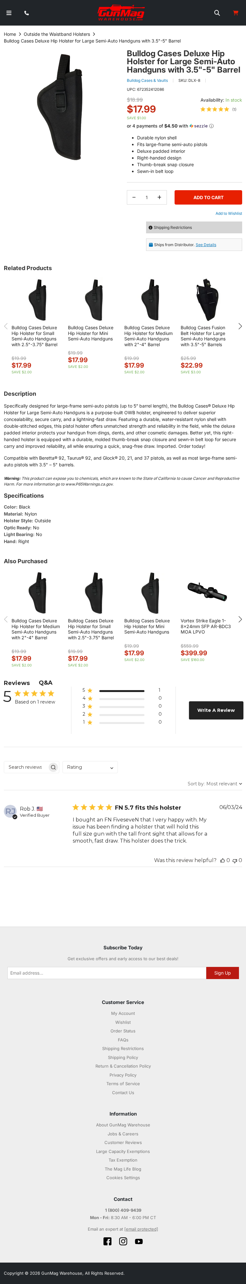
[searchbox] (25, 767)
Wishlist (123, 1022)
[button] (184, 126)
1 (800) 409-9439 (123, 1210)
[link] (218, 109)
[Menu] (9, 13)
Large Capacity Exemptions (123, 1151)
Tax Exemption (123, 1160)
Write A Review (216, 710)
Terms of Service (123, 1083)
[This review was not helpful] (235, 860)
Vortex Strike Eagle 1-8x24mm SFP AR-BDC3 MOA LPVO (206, 626)
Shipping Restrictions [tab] (173, 227)
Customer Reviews (123, 1142)
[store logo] (121, 13)
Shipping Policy (123, 1057)
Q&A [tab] (46, 682)
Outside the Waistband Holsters (57, 34)
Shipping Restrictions (123, 1048)
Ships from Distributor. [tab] (185, 244)
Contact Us (123, 1092)
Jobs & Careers (123, 1133)
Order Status (123, 1030)
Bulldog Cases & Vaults (147, 80)
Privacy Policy (123, 1075)
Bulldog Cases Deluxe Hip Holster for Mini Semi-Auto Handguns (90, 333)
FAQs (123, 1039)
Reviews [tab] (17, 683)
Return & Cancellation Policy (123, 1066)
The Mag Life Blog (123, 1168)
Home (10, 34)
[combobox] (90, 767)
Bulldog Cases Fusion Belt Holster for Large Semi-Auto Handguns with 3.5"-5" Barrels (203, 336)
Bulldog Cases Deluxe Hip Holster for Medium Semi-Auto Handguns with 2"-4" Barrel (148, 336)
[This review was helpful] (222, 860)
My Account (123, 1013)
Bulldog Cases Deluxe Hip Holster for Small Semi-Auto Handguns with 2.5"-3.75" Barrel (34, 336)
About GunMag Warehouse (123, 1124)
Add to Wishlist (229, 213)
